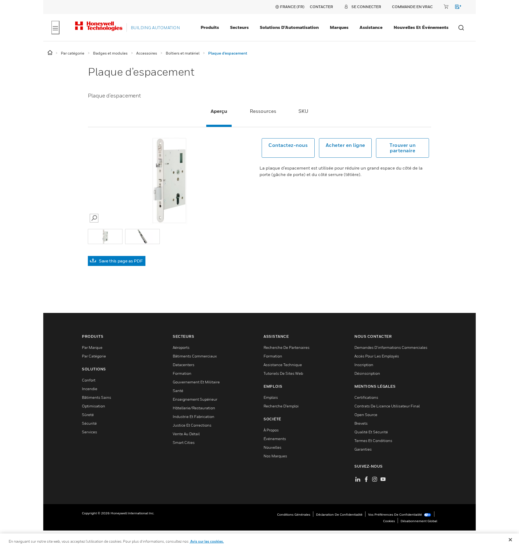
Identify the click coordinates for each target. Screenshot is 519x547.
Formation (182, 373)
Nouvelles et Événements (421, 27)
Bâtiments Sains (96, 397)
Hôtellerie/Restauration (194, 408)
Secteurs (239, 27)
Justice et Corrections (192, 425)
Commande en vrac (412, 6)
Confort (88, 380)
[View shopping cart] (456, 7)
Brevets (361, 423)
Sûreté (88, 414)
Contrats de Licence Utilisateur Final (387, 406)
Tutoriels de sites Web (283, 373)
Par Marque (92, 347)
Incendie (89, 388)
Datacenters (183, 364)
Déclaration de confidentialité (339, 514)
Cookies (389, 521)
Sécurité (89, 423)
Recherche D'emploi (281, 406)
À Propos (271, 430)
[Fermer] (510, 540)
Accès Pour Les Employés (376, 356)
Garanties (363, 449)
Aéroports (181, 347)
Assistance (371, 27)
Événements (275, 438)
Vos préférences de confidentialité (395, 514)
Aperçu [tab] (219, 111)
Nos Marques (275, 456)
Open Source (365, 414)
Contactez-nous (288, 145)
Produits (210, 27)
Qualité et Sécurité (371, 432)
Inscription (363, 364)
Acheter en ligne (345, 145)
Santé (178, 390)
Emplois (271, 397)
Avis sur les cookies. (206, 541)
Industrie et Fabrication (193, 416)
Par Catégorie (94, 356)
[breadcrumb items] (50, 53)
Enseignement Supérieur (195, 399)
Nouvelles (272, 447)
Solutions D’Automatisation (289, 27)
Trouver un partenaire (402, 147)
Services (89, 432)
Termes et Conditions (373, 440)
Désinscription (367, 373)
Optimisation (93, 406)
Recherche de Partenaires (287, 347)
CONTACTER (321, 6)
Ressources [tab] (263, 111)
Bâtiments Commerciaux (195, 356)
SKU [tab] (303, 111)
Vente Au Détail (186, 433)
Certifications (366, 397)
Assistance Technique (283, 364)
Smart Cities (184, 442)
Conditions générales (293, 514)
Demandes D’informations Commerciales (390, 347)
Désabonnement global (419, 521)
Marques (339, 27)
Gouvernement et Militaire (196, 382)
